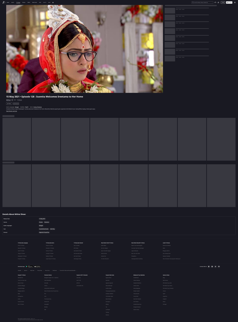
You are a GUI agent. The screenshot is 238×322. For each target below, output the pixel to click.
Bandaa (46, 307)
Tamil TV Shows (21, 250)
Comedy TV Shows (49, 253)
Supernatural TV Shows (51, 258)
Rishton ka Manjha (167, 245)
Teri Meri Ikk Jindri (105, 258)
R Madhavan (136, 277)
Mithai (8, 100)
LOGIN (223, 2)
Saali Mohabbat (47, 280)
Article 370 (46, 301)
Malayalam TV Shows (22, 256)
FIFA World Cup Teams (167, 285)
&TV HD (78, 283)
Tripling (107, 312)
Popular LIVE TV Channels (82, 275)
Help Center (32, 270)
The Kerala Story (47, 299)
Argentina (165, 296)
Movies (23, 2)
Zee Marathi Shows (78, 250)
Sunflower (108, 309)
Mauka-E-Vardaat (166, 256)
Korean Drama (21, 301)
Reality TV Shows (49, 256)
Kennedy (46, 283)
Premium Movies (48, 275)
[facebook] (208, 266)
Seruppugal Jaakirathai (110, 291)
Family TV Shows (49, 250)
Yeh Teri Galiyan (104, 248)
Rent (49, 2)
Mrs (45, 293)
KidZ (40, 2)
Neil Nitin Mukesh (137, 299)
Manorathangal (109, 285)
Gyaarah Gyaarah (109, 283)
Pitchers (107, 315)
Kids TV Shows (21, 304)
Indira (19, 299)
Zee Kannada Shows (78, 253)
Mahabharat (20, 277)
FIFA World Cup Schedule (168, 288)
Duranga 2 (108, 301)
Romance (39, 107)
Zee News (79, 277)
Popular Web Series (110, 275)
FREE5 (29, 2)
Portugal (164, 304)
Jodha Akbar (103, 245)
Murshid (107, 280)
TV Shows (18, 2)
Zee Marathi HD (80, 285)
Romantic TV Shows (50, 248)
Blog (164, 277)
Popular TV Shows (22, 275)
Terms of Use (47, 270)
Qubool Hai (103, 256)
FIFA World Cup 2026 (167, 283)
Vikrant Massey (136, 280)
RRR (45, 309)
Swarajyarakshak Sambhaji (137, 258)
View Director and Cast (11, 111)
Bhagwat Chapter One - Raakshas (51, 277)
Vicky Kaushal (136, 293)
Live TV (44, 2)
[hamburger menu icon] (235, 2)
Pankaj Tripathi (136, 291)
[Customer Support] (215, 2)
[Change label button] (218, 2)
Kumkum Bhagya (21, 285)
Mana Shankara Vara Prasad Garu (51, 291)
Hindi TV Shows (21, 245)
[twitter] (215, 266)
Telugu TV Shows (21, 253)
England (164, 299)
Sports (12, 2)
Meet (164, 248)
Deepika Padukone (137, 283)
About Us (25, 270)
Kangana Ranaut (136, 307)
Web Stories (165, 280)
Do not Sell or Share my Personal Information (67, 270)
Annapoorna (20, 296)
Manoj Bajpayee (136, 288)
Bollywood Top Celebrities (139, 275)
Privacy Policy (39, 270)
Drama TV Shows (49, 245)
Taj (106, 307)
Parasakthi (46, 304)
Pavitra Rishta (104, 253)
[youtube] (219, 266)
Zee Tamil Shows (77, 256)
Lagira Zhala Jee (134, 250)
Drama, (35, 107)
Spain (164, 293)
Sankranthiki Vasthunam (49, 288)
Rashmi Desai (136, 309)
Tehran (45, 285)
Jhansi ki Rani (20, 283)
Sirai (45, 296)
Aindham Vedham (109, 293)
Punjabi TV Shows (21, 258)
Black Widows (108, 299)
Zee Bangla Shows (77, 258)
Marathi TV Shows (21, 248)
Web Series (34, 2)
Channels (19, 270)
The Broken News (109, 296)
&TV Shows (76, 248)
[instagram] (212, 266)
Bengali (17, 107)
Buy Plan (230, 2)
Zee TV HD (79, 280)
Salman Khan (136, 285)
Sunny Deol (135, 296)
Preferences (55, 270)
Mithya (107, 304)
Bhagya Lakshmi (166, 250)
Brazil (164, 301)
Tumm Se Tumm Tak (22, 280)
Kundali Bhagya (21, 288)
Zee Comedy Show (166, 253)
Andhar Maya (108, 288)
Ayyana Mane (108, 277)
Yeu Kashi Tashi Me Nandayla (137, 248)
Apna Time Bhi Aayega (106, 250)
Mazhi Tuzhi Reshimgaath (136, 245)
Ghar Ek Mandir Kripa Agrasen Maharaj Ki (171, 258)
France (164, 291)
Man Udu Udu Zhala (135, 253)
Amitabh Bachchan (137, 304)
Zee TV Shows (76, 245)
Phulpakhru (133, 256)
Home (8, 2)
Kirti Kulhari (136, 301)
